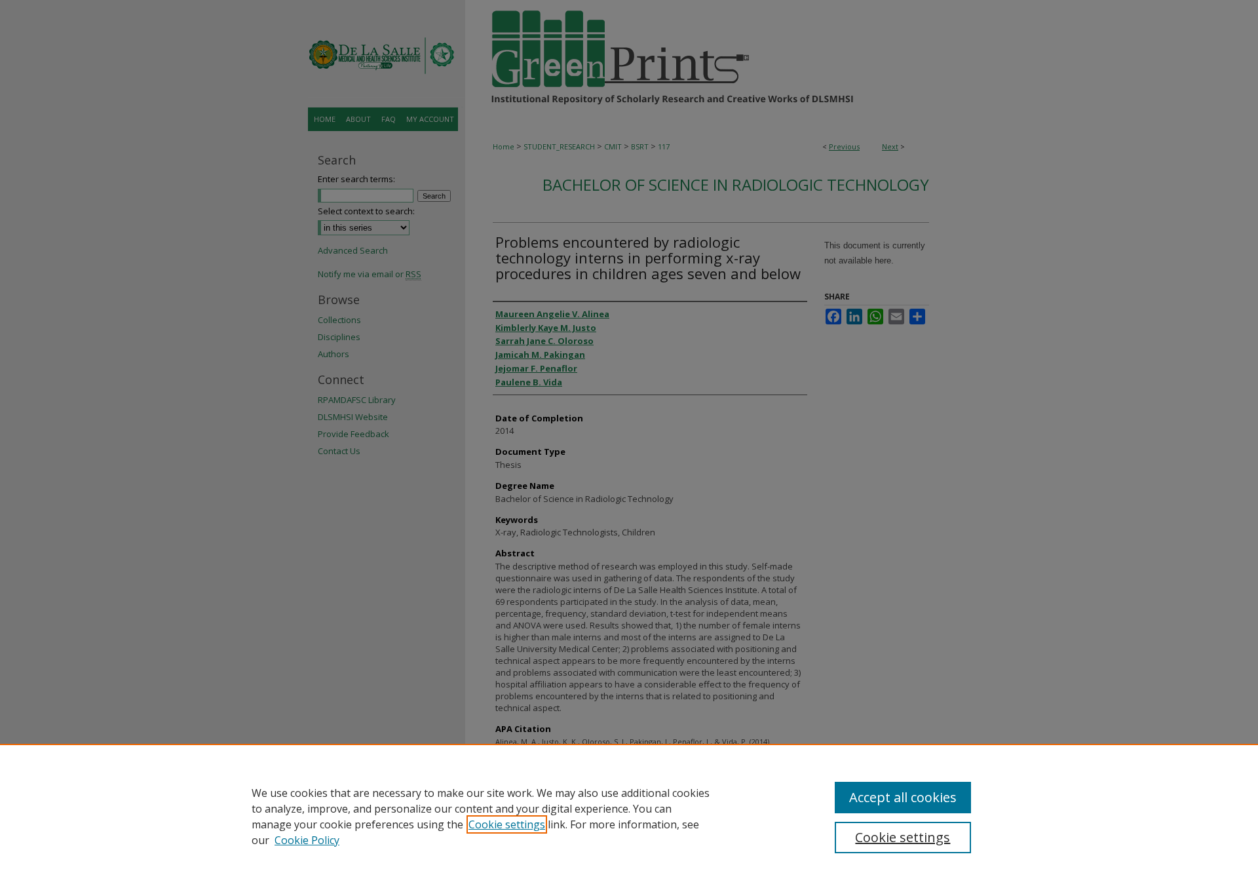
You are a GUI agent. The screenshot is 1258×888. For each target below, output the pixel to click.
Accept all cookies (903, 797)
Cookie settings (506, 824)
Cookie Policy (307, 840)
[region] (629, 816)
